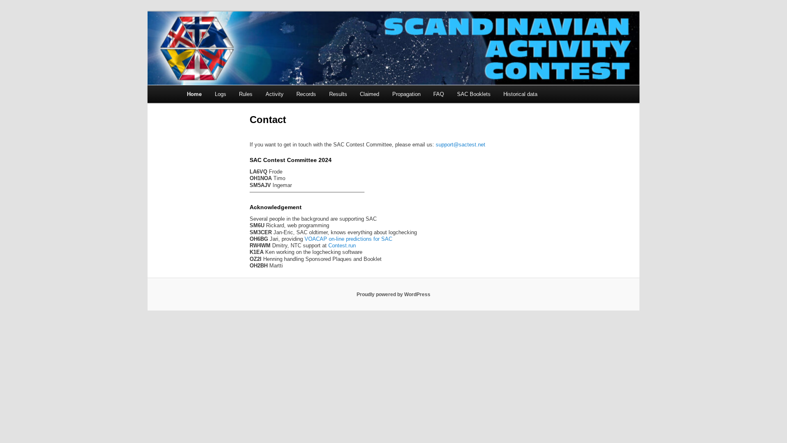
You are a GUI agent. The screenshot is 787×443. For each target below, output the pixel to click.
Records (306, 94)
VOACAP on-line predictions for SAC (348, 239)
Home (194, 94)
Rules (245, 94)
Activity (275, 94)
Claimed (369, 94)
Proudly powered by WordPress (393, 294)
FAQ (438, 94)
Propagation (406, 94)
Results (338, 94)
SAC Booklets (474, 94)
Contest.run (342, 245)
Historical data (520, 94)
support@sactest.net (460, 145)
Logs (220, 94)
